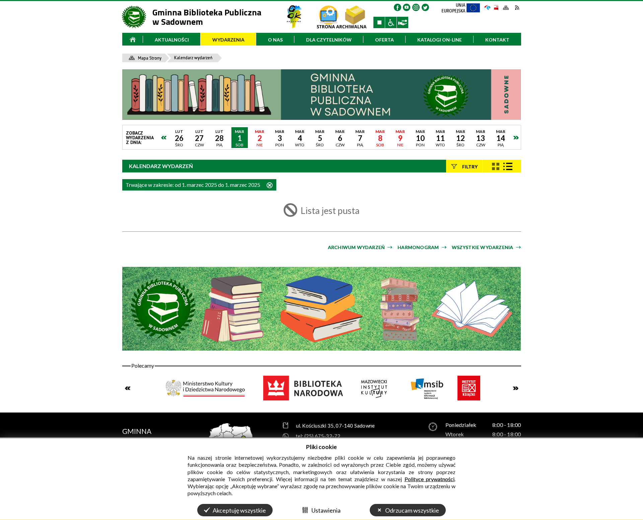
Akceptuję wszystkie (239, 510)
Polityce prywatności (430, 479)
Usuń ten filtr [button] (269, 186)
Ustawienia (326, 510)
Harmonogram (418, 247)
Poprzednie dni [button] (164, 137)
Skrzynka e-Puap (487, 6)
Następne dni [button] (516, 137)
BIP (495, 7)
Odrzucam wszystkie (412, 510)
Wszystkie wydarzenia (482, 247)
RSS (516, 7)
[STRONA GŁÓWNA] (132, 39)
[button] (397, 7)
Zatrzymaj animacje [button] (379, 22)
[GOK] (294, 16)
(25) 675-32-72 (322, 436)
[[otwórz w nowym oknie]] (294, 16)
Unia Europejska (463, 10)
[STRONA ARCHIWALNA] (341, 16)
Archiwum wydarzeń (356, 247)
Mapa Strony (506, 8)
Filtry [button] (470, 166)
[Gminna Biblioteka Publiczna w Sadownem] (321, 94)
